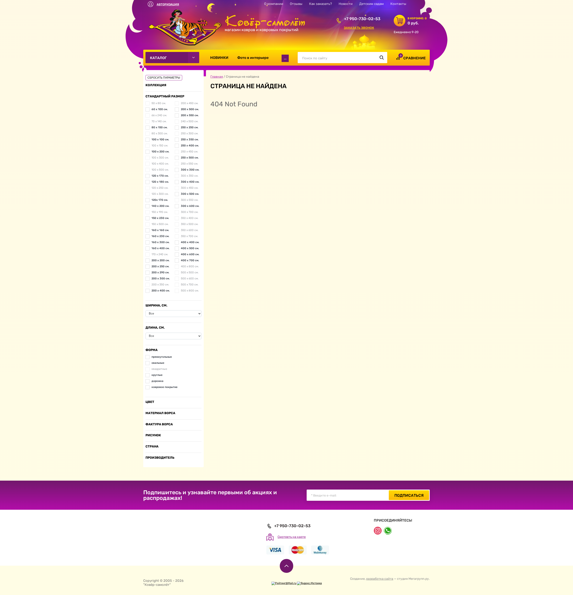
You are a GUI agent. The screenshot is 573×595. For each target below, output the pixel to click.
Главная (216, 77)
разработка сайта (379, 579)
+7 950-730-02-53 (362, 18)
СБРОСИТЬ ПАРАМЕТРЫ (164, 77)
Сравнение (414, 58)
